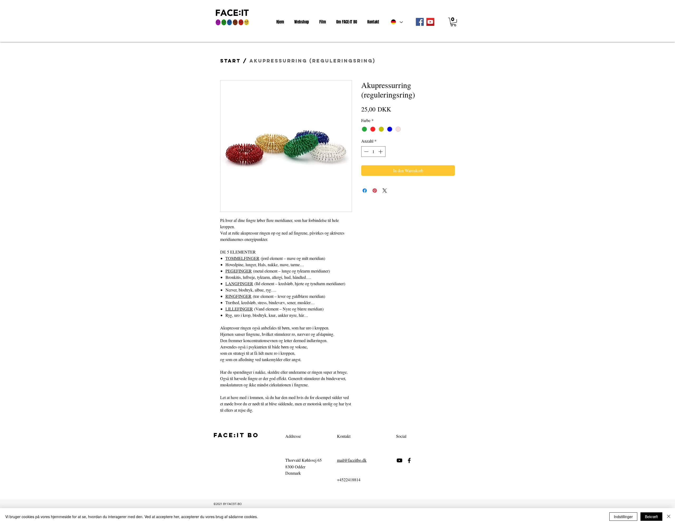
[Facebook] (420, 22)
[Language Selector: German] (396, 21)
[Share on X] (385, 190)
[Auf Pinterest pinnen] (375, 190)
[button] (453, 22)
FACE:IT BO (236, 435)
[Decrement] (365, 152)
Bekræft (651, 516)
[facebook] (409, 460)
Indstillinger (623, 516)
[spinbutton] (373, 152)
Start (230, 61)
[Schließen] (669, 516)
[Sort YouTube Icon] (399, 460)
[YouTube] (430, 22)
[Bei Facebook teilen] (364, 190)
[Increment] (381, 152)
